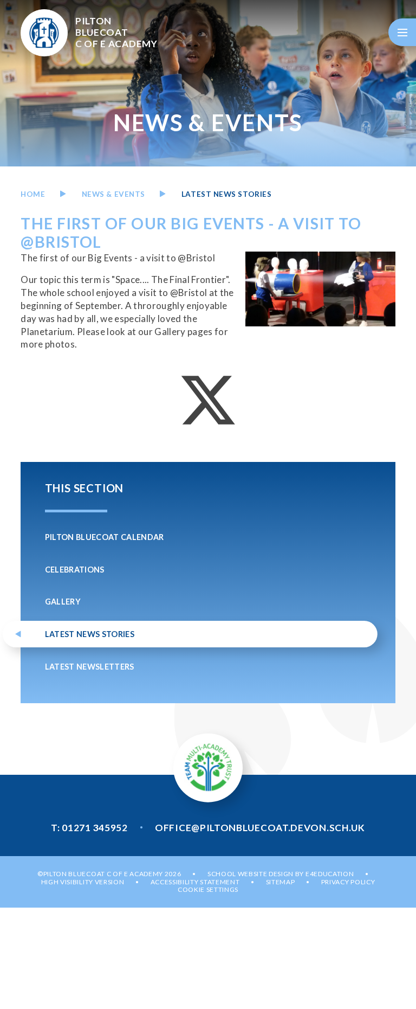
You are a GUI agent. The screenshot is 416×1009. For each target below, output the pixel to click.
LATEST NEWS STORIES (226, 194)
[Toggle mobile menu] (402, 32)
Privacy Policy (348, 882)
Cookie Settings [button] (208, 889)
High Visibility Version (83, 882)
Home (33, 194)
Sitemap (280, 882)
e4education (330, 874)
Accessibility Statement (195, 882)
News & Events (113, 194)
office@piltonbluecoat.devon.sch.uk (260, 827)
